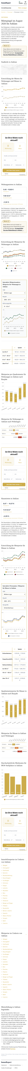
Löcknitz (5, 888)
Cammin (5, 923)
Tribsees (5, 905)
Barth (4, 921)
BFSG (16, 1068)
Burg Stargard (6, 878)
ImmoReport (6, 3)
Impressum (4, 1065)
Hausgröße (5, 605)
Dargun (5, 885)
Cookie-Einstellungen (6, 1068)
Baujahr (5, 296)
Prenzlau (5, 895)
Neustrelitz (6, 908)
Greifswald (6, 870)
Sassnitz (5, 913)
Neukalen (5, 890)
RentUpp (12, 1049)
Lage (4, 290)
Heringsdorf (6, 868)
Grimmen (5, 883)
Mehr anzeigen (22, 8)
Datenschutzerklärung (15, 1065)
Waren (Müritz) (7, 916)
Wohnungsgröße (7, 303)
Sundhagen (6, 880)
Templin (5, 918)
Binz (4, 893)
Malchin (5, 898)
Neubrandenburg (7, 875)
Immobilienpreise (6, 8)
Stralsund (5, 900)
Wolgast (5, 865)
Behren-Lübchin (7, 910)
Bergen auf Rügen (8, 903)
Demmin (5, 873)
